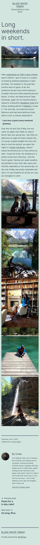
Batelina (27, 106)
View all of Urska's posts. (21, 487)
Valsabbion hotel (27, 103)
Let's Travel (17, 442)
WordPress (22, 537)
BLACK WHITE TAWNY (13, 532)
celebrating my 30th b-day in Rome (21, 75)
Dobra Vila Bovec (17, 147)
